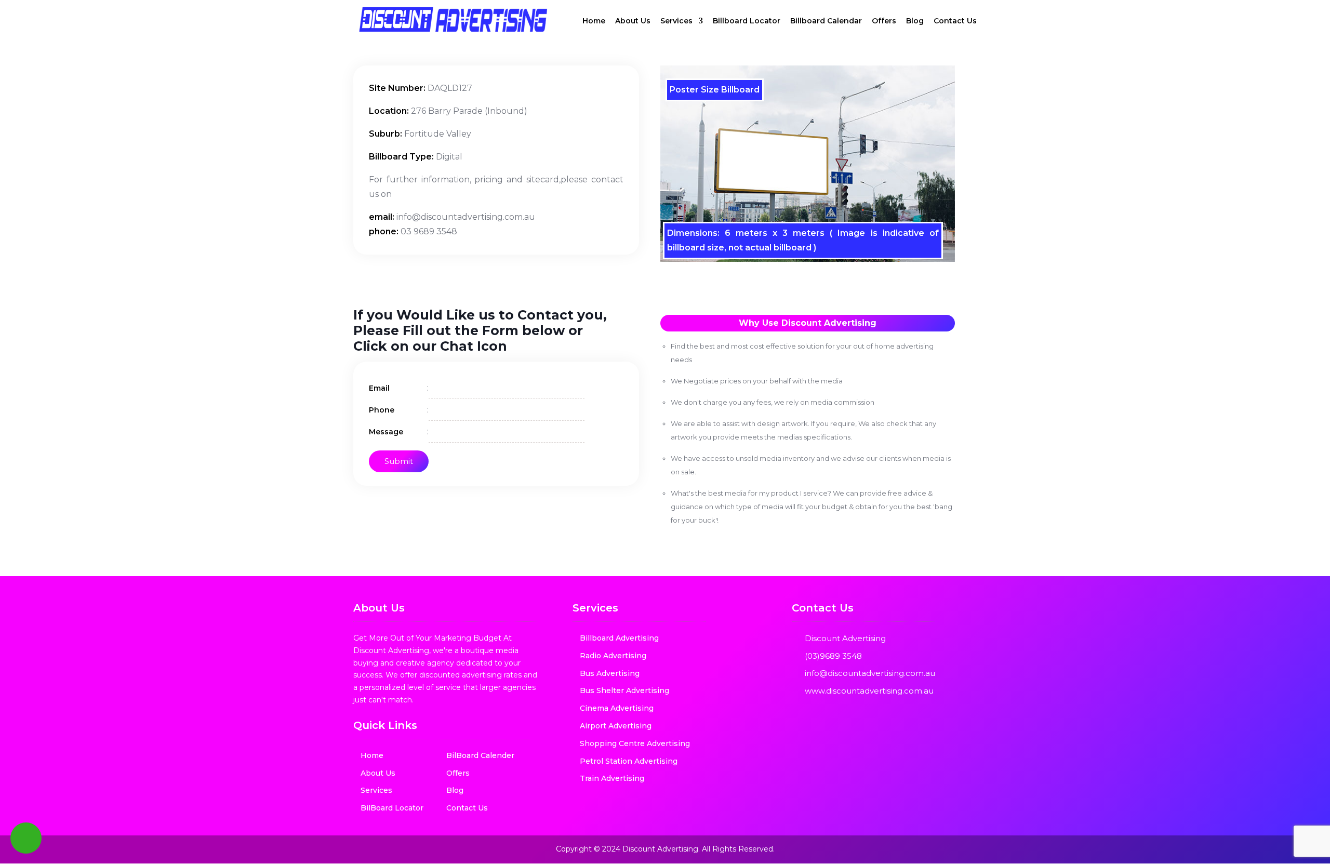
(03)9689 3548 (833, 656)
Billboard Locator (746, 21)
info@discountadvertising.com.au (870, 673)
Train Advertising (612, 778)
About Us (632, 21)
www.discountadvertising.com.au (869, 691)
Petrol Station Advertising (628, 761)
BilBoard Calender (480, 755)
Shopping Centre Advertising (635, 743)
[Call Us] (26, 838)
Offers (884, 21)
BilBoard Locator (392, 808)
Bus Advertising (610, 673)
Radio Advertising (613, 655)
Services (676, 21)
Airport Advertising (615, 725)
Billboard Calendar (826, 21)
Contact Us (955, 21)
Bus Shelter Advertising (624, 690)
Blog (915, 21)
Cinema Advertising (617, 708)
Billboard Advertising (619, 638)
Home (593, 21)
